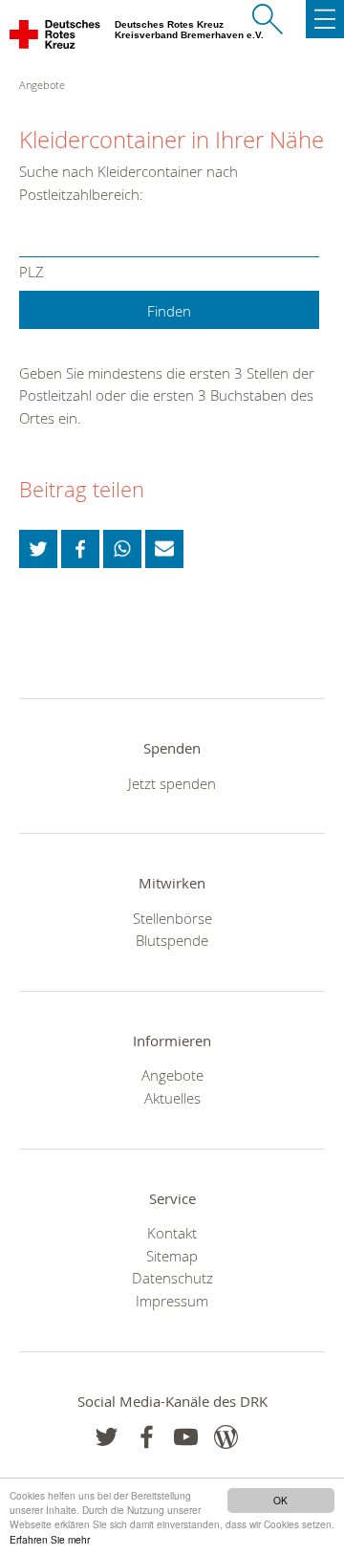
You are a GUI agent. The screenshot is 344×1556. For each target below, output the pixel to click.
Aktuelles (172, 1097)
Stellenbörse (172, 918)
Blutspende (172, 940)
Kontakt (172, 1232)
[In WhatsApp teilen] (122, 549)
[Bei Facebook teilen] (80, 549)
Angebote (172, 1075)
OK (280, 1500)
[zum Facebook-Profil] (106, 1437)
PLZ (31, 272)
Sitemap (172, 1255)
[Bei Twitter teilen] (38, 549)
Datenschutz (172, 1277)
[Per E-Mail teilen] (164, 549)
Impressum (172, 1300)
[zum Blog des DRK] (226, 1437)
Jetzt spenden (172, 783)
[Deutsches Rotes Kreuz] (56, 38)
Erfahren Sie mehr (50, 1539)
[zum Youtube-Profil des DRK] (186, 1437)
